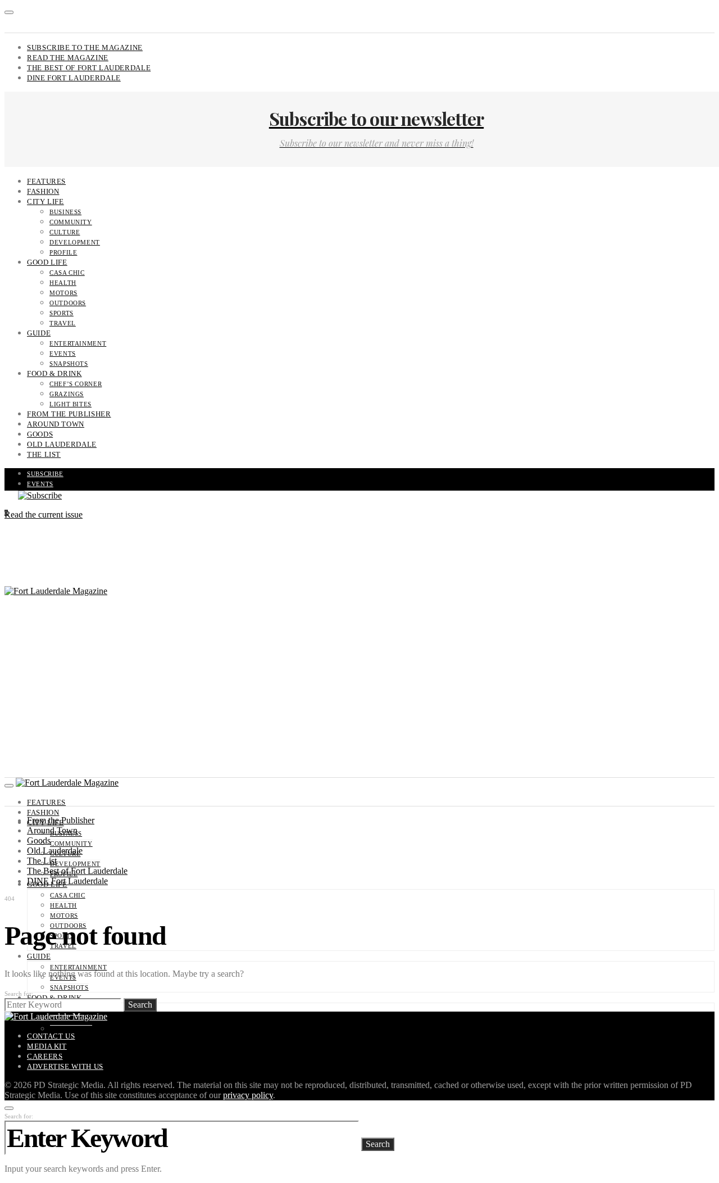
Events (62, 353)
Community (70, 222)
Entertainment (77, 343)
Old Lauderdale (62, 444)
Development (74, 242)
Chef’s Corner (75, 383)
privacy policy (248, 1095)
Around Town (55, 424)
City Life (45, 201)
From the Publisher (69, 414)
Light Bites (70, 404)
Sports (61, 313)
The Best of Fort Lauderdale (89, 68)
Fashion (43, 191)
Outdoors (67, 303)
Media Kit (47, 1046)
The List (44, 454)
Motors (63, 292)
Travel (62, 323)
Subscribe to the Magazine (85, 47)
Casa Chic (67, 272)
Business (65, 212)
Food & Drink (54, 373)
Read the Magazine (67, 57)
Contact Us (51, 1036)
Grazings (66, 394)
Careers (44, 1056)
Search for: (18, 993)
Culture (64, 232)
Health (62, 282)
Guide (39, 333)
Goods (40, 434)
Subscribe (45, 473)
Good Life (47, 262)
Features (46, 181)
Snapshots (68, 363)
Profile (63, 252)
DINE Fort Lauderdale (74, 78)
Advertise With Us (65, 1066)
